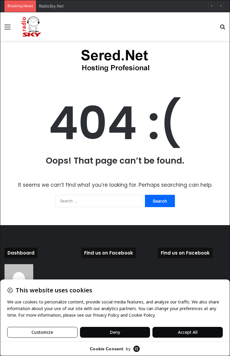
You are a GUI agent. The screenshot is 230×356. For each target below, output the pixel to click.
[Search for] (223, 29)
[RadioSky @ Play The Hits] (31, 27)
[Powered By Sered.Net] (115, 61)
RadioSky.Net (51, 6)
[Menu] (7, 29)
